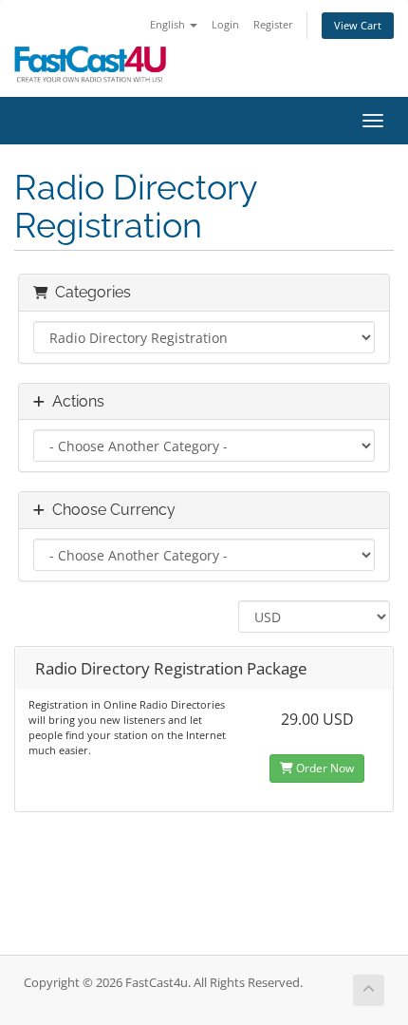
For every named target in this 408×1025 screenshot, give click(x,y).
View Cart (357, 25)
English (169, 24)
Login (225, 24)
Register (273, 24)
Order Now (323, 768)
